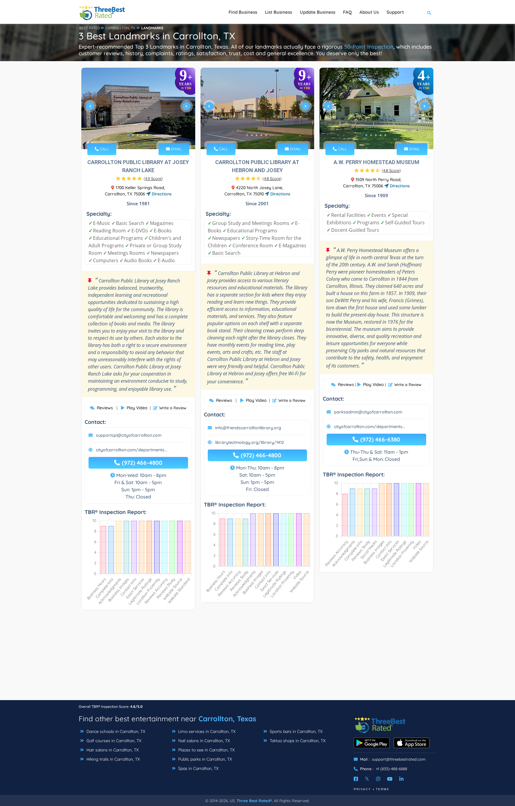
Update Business (317, 12)
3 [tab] (138, 135)
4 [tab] (142, 135)
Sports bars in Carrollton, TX (295, 731)
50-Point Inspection (368, 46)
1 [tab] (128, 135)
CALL (104, 148)
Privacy (362, 789)
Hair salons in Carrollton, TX (112, 750)
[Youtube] (390, 778)
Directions (161, 194)
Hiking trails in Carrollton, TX (112, 759)
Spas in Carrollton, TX (197, 768)
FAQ (347, 12)
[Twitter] (367, 778)
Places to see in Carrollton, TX (206, 750)
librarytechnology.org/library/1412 (249, 442)
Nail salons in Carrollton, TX (203, 740)
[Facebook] (356, 778)
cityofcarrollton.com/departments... (131, 450)
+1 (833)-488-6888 (391, 768)
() (153, 178)
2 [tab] (133, 135)
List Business (278, 12)
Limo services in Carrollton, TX (206, 731)
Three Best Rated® (254, 800)
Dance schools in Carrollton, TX (115, 731)
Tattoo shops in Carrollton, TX (297, 740)
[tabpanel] (138, 108)
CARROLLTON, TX (120, 28)
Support (395, 12)
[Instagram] (378, 778)
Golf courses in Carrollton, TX (113, 740)
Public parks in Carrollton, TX (204, 759)
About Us (369, 12)
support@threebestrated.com (399, 759)
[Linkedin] (401, 778)
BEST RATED (89, 28)
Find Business (243, 12)
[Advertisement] (257, 658)
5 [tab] (147, 135)
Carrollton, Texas (227, 718)
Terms (382, 789)
